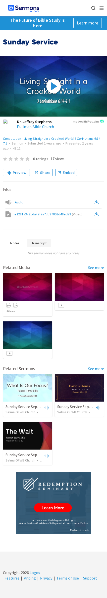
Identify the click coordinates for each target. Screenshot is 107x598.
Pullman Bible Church (35, 126)
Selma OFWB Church (20, 412)
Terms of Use (67, 578)
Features (11, 578)
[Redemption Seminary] (53, 503)
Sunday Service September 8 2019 (33, 454)
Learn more (87, 23)
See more (96, 267)
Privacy (46, 578)
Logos (34, 572)
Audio (19, 202)
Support (90, 578)
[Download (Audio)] (98, 202)
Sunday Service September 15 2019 (34, 406)
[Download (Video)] (98, 214)
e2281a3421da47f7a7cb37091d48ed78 (48, 214)
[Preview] (46, 407)
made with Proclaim (86, 121)
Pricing (30, 578)
